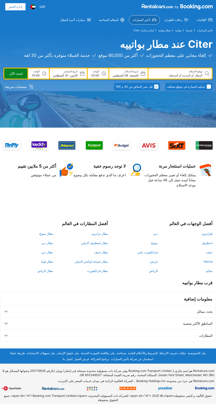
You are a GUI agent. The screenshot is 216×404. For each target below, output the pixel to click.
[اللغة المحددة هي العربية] (33, 7)
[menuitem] (204, 20)
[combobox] (177, 75)
